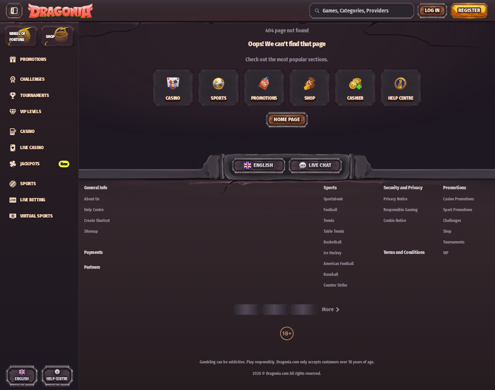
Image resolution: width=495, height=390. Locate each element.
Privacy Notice (395, 199)
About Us (91, 199)
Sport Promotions (457, 209)
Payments (93, 252)
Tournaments (453, 242)
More (328, 309)
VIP (446, 253)
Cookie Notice (395, 220)
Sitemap (91, 231)
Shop (447, 231)
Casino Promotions (458, 199)
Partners (92, 267)
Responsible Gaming (401, 209)
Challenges (452, 220)
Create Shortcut (97, 220)
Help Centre (94, 209)
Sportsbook (333, 199)
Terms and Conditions (404, 252)
